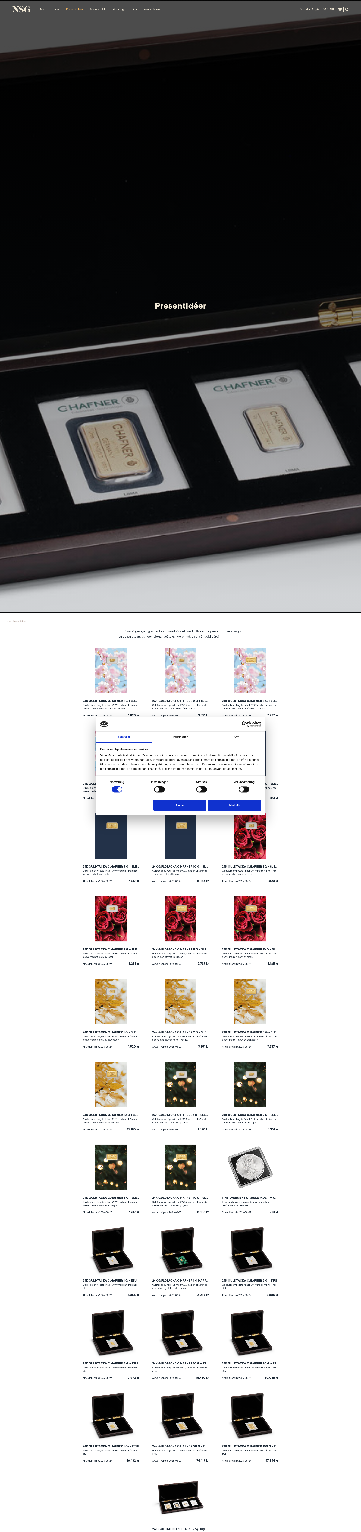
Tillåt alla (234, 805)
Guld (42, 9)
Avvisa (180, 805)
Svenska (305, 9)
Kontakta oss (152, 9)
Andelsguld (97, 9)
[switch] (159, 790)
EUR (332, 9)
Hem (8, 621)
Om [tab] (236, 736)
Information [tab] (180, 736)
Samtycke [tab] (124, 736)
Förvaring (117, 9)
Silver (55, 9)
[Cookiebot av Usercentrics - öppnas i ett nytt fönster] (244, 724)
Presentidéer (74, 9)
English (316, 9)
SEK (325, 9)
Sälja (134, 9)
